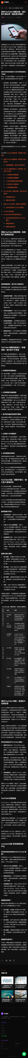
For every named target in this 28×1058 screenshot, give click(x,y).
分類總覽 (3, 1030)
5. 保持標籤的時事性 (11, 187)
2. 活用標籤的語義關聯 (12, 178)
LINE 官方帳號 (4, 1036)
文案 (6, 8)
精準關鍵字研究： (11, 197)
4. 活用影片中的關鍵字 (12, 184)
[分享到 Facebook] (6, 960)
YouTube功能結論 (9, 211)
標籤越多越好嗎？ (11, 227)
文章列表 (3, 1028)
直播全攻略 (17, 1043)
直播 (2, 1043)
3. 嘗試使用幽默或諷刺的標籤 (14, 181)
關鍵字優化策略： (11, 200)
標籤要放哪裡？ (10, 223)
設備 (2, 1046)
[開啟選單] (25, 2)
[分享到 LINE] (10, 960)
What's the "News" (5, 1048)
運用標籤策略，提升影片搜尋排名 (15, 165)
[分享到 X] (13, 960)
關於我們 (3, 1033)
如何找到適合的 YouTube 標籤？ (15, 207)
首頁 (2, 8)
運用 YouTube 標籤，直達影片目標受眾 (15, 204)
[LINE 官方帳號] (24, 1054)
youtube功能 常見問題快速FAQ (13, 214)
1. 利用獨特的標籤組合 (12, 175)
